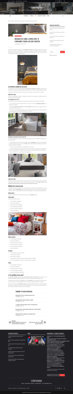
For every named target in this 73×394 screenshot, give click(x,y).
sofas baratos (56, 366)
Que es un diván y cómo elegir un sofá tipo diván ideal (57, 33)
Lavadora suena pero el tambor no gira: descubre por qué (25, 314)
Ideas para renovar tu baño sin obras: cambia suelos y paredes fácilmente (28, 309)
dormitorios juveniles (40, 103)
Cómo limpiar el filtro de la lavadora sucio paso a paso (24, 295)
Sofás (9, 1)
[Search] (62, 15)
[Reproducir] (28, 344)
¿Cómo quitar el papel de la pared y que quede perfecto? (36, 322)
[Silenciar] (42, 344)
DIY (35, 15)
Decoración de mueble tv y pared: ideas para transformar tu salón (16, 360)
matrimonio (33, 142)
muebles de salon (53, 344)
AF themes (49, 392)
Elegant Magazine (43, 392)
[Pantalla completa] (44, 344)
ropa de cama (18, 189)
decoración (52, 341)
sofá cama (61, 336)
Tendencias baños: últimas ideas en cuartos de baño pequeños (56, 45)
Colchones (13, 1)
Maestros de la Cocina (42, 15)
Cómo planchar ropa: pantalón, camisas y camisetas (24, 300)
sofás (57, 336)
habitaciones (59, 338)
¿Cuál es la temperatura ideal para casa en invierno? (57, 29)
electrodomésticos (57, 341)
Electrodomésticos (19, 1)
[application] (36, 341)
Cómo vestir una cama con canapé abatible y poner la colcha (16, 356)
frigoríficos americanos (55, 342)
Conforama (36, 7)
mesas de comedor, (54, 349)
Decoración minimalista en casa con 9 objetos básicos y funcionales (19, 322)
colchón (32, 194)
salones (55, 338)
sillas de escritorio (56, 350)
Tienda (48, 15)
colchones (52, 338)
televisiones (62, 342)
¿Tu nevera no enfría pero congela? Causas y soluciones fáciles (26, 304)
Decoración (25, 1)
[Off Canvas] (10, 16)
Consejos (31, 15)
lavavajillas (64, 341)
